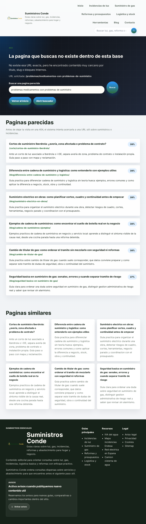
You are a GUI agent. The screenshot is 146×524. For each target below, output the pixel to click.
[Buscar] (134, 30)
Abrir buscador (44, 100)
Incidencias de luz (99, 5)
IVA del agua (111, 434)
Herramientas (100, 22)
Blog (116, 22)
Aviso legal (131, 434)
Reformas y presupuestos (96, 14)
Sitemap (129, 445)
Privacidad (130, 438)
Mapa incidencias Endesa (111, 442)
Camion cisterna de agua (111, 461)
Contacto (130, 22)
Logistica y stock (125, 14)
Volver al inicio (20, 100)
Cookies (129, 442)
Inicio (80, 5)
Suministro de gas (125, 5)
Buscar (112, 87)
